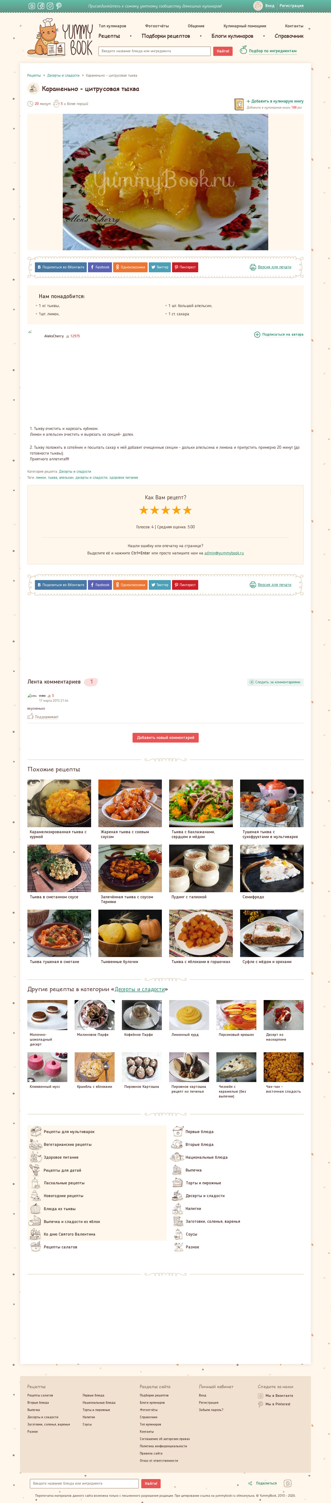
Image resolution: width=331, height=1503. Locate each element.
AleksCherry (54, 336)
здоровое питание (123, 478)
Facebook (103, 267)
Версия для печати (274, 267)
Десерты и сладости (75, 472)
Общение (196, 26)
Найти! (223, 51)
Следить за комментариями (277, 682)
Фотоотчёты (157, 26)
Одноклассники (133, 267)
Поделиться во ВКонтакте (63, 267)
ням (42, 696)
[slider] (165, 510)
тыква (52, 478)
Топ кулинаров (112, 26)
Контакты (294, 26)
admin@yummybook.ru (224, 553)
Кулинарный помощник (245, 26)
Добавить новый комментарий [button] (165, 738)
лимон (41, 478)
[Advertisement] (165, 386)
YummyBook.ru (60, 38)
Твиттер (162, 267)
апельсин (66, 478)
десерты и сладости (91, 478)
